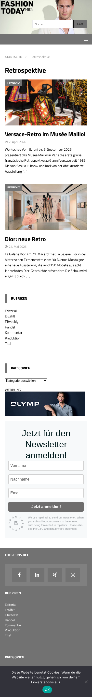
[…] (25, 171)
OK (47, 690)
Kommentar (13, 332)
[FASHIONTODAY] (46, 31)
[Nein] (85, 681)
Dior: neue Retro (25, 239)
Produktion (13, 338)
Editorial (11, 310)
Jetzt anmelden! (46, 507)
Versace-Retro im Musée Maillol (45, 134)
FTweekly (11, 321)
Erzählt (10, 316)
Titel (8, 343)
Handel (10, 327)
